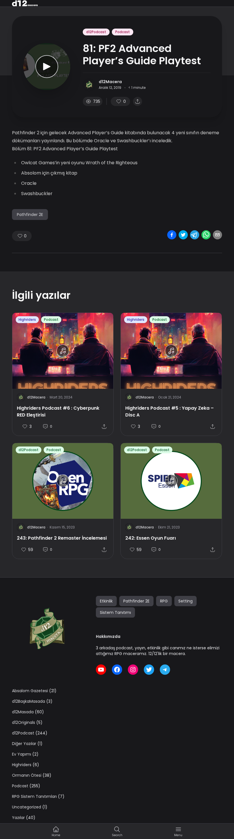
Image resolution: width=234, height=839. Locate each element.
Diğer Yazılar (24, 743)
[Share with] (137, 101)
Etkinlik (106, 601)
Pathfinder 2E (30, 214)
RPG (164, 601)
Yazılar (18, 817)
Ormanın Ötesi (26, 775)
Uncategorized (26, 807)
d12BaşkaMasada (28, 701)
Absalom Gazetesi (30, 691)
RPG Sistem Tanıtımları (34, 796)
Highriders (27, 319)
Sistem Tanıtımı (115, 612)
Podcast (122, 31)
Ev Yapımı (21, 754)
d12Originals (23, 722)
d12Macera (110, 82)
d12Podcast (96, 31)
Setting (185, 601)
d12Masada (23, 712)
